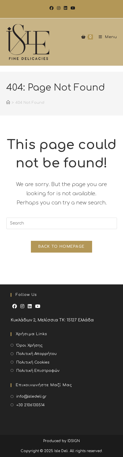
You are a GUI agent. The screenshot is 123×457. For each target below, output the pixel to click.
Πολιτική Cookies (32, 362)
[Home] (8, 105)
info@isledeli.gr (31, 396)
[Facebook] (14, 306)
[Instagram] (22, 306)
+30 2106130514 (30, 405)
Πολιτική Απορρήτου (36, 354)
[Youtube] (37, 306)
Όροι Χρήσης (29, 345)
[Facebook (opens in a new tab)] (51, 8)
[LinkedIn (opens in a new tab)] (65, 8)
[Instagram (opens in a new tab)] (58, 8)
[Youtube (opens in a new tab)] (72, 8)
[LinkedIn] (30, 306)
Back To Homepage (61, 247)
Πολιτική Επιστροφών (37, 371)
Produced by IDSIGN (61, 441)
